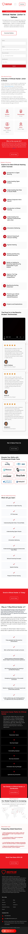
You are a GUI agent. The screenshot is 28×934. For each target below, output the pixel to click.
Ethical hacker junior (8, 86)
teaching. (14, 148)
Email (3, 46)
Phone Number (5, 53)
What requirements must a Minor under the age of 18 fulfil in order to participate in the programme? (13, 833)
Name (3, 40)
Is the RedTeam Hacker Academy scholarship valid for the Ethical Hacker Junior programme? (14, 843)
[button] (15, 4)
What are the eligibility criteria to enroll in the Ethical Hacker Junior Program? (13, 847)
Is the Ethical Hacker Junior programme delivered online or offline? (12, 838)
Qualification (5, 59)
